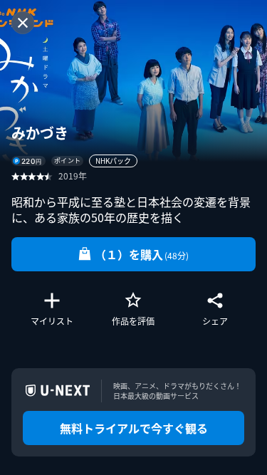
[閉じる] (22, 22)
